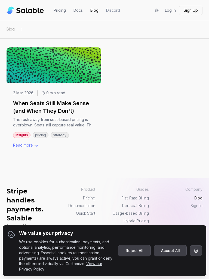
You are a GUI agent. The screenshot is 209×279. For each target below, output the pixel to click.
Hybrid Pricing (136, 221)
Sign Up (191, 10)
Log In (170, 10)
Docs (78, 10)
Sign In (196, 205)
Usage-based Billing (131, 213)
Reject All (134, 250)
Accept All (170, 250)
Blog (94, 10)
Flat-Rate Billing (135, 198)
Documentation (81, 205)
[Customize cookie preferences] (196, 250)
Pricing (60, 10)
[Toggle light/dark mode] (157, 10)
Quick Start (85, 213)
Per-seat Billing (135, 205)
